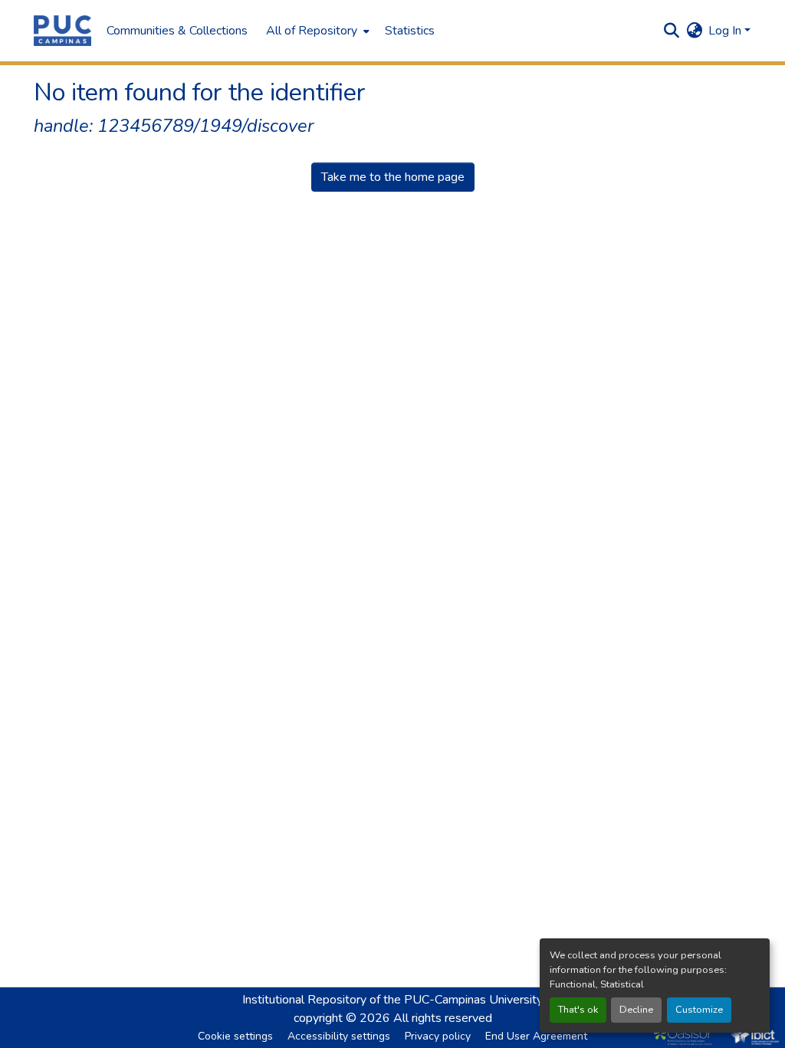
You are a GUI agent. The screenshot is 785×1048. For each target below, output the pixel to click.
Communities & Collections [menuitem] (177, 30)
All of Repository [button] (311, 30)
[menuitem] (316, 30)
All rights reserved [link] (442, 1018)
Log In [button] (726, 30)
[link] (686, 1036)
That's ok (578, 1010)
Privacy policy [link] (438, 1036)
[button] (62, 30)
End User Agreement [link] (536, 1036)
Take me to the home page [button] (393, 177)
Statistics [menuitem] (410, 30)
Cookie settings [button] (235, 1036)
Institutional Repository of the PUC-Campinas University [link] (392, 999)
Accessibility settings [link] (338, 1036)
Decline (636, 1010)
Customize (699, 1010)
